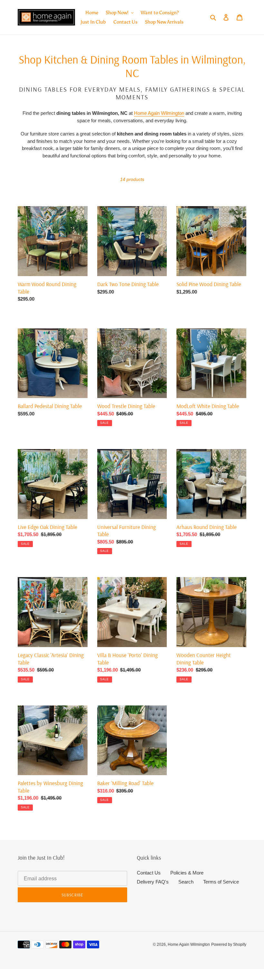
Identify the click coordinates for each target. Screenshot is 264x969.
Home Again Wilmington (159, 113)
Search (185, 881)
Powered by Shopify (228, 944)
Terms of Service (221, 881)
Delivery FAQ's (153, 881)
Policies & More (186, 872)
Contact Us (149, 872)
